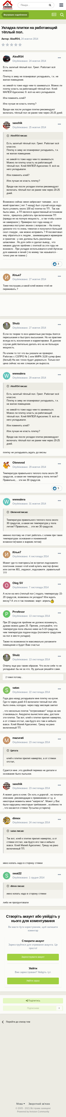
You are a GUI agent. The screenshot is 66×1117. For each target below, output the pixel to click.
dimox (16, 818)
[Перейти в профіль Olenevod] (6, 465)
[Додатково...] (59, 58)
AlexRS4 (15, 38)
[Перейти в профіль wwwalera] (6, 375)
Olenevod (18, 462)
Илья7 (16, 275)
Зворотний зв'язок (39, 1103)
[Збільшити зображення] (52, 600)
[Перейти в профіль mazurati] (6, 740)
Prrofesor (18, 611)
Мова (19, 1103)
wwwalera (18, 373)
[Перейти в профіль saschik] (6, 125)
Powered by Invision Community (33, 1111)
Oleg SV (17, 582)
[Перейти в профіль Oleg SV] (6, 585)
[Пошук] (50, 5)
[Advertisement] (29, 307)
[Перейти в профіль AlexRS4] (6, 59)
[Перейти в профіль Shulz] (6, 325)
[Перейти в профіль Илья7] (6, 277)
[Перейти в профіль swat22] (6, 875)
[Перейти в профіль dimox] (6, 820)
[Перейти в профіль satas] (6, 690)
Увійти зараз (33, 980)
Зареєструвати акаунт (33, 957)
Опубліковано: (29, 61)
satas (15, 687)
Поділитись (34, 1000)
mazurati (18, 737)
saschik (17, 122)
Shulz (16, 323)
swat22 (16, 873)
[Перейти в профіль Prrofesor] (6, 614)
